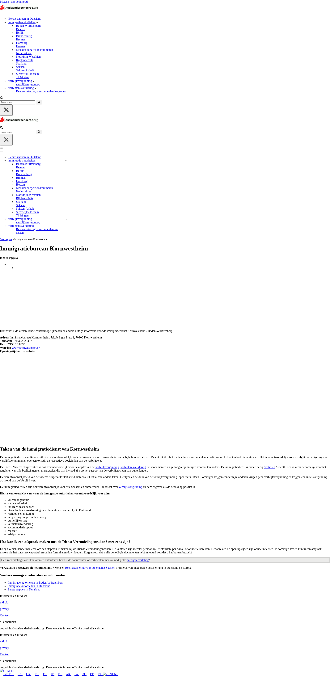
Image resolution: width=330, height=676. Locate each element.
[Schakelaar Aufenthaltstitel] (66, 219)
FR (60, 674)
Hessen (20, 46)
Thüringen (22, 77)
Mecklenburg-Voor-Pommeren (34, 49)
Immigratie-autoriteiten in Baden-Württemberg (35, 582)
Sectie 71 (269, 467)
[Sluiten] (6, 110)
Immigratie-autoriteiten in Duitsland (29, 586)
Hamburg (22, 42)
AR (68, 674)
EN (20, 674)
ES (37, 674)
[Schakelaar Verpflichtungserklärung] (66, 226)
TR (45, 674)
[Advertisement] (165, 299)
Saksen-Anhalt (25, 70)
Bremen (21, 39)
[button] (37, 22)
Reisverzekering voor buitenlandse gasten (41, 91)
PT (92, 674)
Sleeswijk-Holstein (27, 73)
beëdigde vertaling (138, 560)
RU (100, 674)
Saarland (21, 63)
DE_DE (8, 674)
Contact (4, 615)
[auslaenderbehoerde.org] (19, 12)
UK (28, 674)
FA (76, 674)
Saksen (20, 67)
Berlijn (20, 32)
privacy (4, 609)
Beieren (20, 29)
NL (13, 670)
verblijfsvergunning (28, 84)
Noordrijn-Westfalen (28, 56)
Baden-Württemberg (28, 25)
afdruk (4, 602)
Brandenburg (24, 36)
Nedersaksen (24, 53)
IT (52, 674)
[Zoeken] (1, 98)
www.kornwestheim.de (26, 347)
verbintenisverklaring (133, 467)
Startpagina (6, 239)
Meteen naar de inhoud (14, 1)
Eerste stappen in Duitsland (24, 18)
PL (84, 674)
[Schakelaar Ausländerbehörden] (66, 160)
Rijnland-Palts (24, 60)
